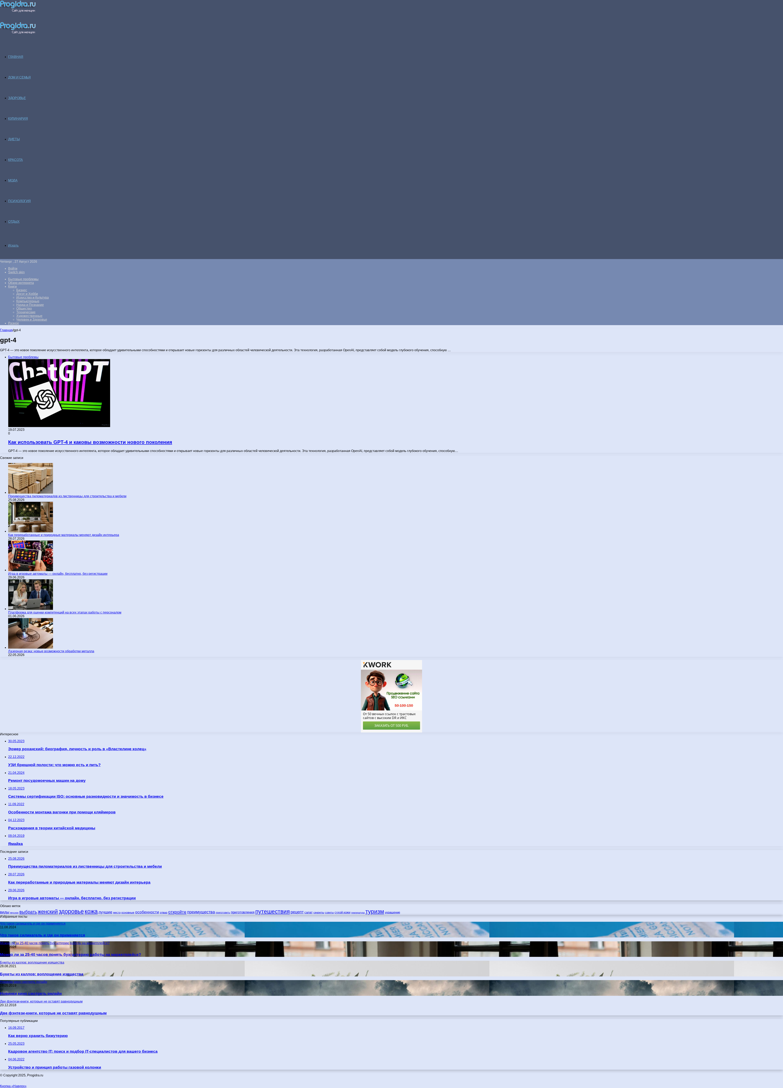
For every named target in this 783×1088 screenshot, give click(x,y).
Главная (6, 330)
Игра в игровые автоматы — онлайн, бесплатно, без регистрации (57, 573)
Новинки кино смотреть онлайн (31, 993)
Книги (12, 286)
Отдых (14, 221)
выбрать (28, 911)
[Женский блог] (18, 11)
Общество (24, 308)
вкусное (14, 912)
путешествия (272, 911)
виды (4, 912)
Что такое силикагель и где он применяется (42, 935)
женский (48, 912)
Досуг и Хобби (27, 294)
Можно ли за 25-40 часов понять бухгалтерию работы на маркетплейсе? (70, 954)
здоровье (71, 911)
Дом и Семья (19, 77)
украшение (392, 912)
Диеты (14, 139)
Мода (13, 180)
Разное (13, 323)
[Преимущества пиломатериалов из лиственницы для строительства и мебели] (30, 492)
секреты (318, 912)
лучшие (105, 912)
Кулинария (18, 118)
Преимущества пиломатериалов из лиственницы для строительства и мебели (67, 496)
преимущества (201, 912)
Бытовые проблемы (23, 279)
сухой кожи (342, 912)
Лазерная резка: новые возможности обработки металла (51, 651)
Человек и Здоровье (31, 319)
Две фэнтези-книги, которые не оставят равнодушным (53, 1013)
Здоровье (17, 98)
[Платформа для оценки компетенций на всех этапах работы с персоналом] (30, 608)
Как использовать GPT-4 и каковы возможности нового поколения (90, 442)
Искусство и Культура (32, 297)
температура (358, 912)
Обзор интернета (21, 283)
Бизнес (21, 290)
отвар (163, 912)
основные (127, 912)
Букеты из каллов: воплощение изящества (41, 974)
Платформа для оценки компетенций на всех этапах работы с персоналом (64, 612)
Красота (15, 160)
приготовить (223, 912)
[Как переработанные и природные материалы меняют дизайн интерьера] (30, 531)
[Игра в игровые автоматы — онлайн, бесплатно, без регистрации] (30, 570)
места (117, 912)
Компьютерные (27, 301)
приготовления (242, 912)
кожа (91, 911)
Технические (25, 312)
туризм (374, 911)
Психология (19, 201)
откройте (177, 912)
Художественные (29, 316)
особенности (147, 912)
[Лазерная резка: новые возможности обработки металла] (30, 647)
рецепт (297, 912)
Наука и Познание (30, 305)
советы (329, 912)
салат (308, 912)
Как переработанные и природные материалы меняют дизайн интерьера (63, 535)
